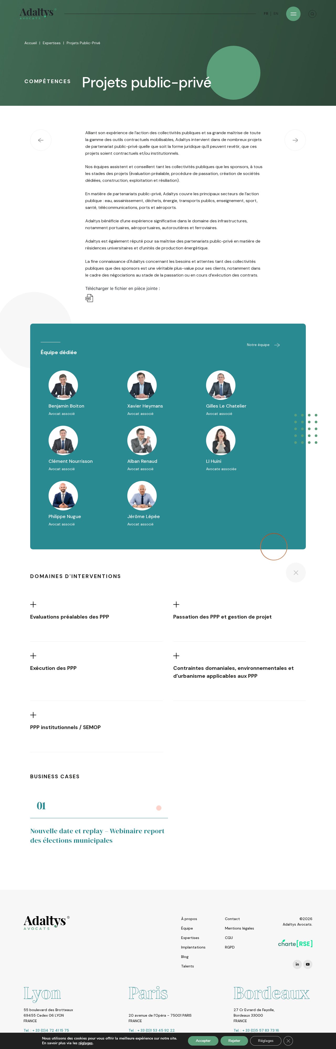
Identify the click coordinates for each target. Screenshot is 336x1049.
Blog (184, 956)
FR (266, 14)
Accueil (30, 43)
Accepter (203, 1040)
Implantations (193, 947)
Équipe (187, 928)
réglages (85, 1043)
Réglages (266, 1040)
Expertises (52, 43)
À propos (189, 918)
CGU (229, 937)
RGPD (230, 947)
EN (276, 14)
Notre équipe (259, 344)
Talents (187, 966)
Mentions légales (239, 928)
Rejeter (234, 1040)
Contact (232, 918)
